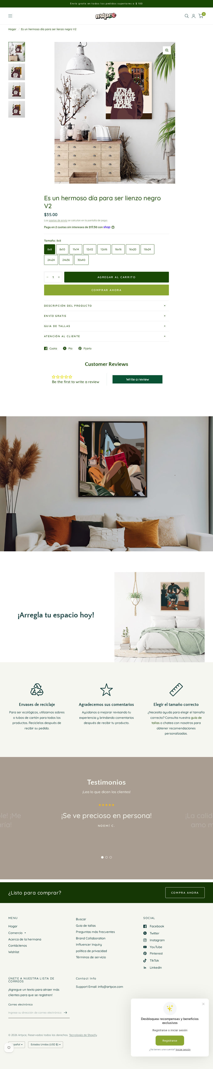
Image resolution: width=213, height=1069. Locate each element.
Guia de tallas (57, 326)
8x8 (49, 249)
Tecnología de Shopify (83, 1035)
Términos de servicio (91, 957)
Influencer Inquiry (89, 944)
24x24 (51, 260)
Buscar (81, 919)
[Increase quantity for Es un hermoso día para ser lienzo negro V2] (59, 277)
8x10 (62, 249)
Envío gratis (55, 315)
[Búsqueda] (186, 16)
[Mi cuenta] (193, 16)
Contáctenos (17, 945)
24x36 (66, 260)
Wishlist (13, 952)
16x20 (132, 249)
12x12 (90, 249)
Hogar (12, 29)
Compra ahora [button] (185, 892)
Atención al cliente (62, 336)
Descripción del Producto (68, 305)
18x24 (147, 249)
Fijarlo (88, 348)
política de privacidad (91, 951)
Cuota (53, 348)
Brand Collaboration (90, 938)
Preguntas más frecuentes (95, 932)
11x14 (76, 249)
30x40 (81, 260)
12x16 (104, 249)
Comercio (15, 933)
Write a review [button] (137, 379)
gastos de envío (58, 220)
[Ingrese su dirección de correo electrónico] (65, 1012)
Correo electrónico (20, 1004)
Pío (70, 348)
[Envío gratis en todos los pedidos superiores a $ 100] (106, 4)
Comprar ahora (107, 290)
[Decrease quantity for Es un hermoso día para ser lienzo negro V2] (47, 277)
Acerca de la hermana (24, 939)
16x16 (118, 249)
